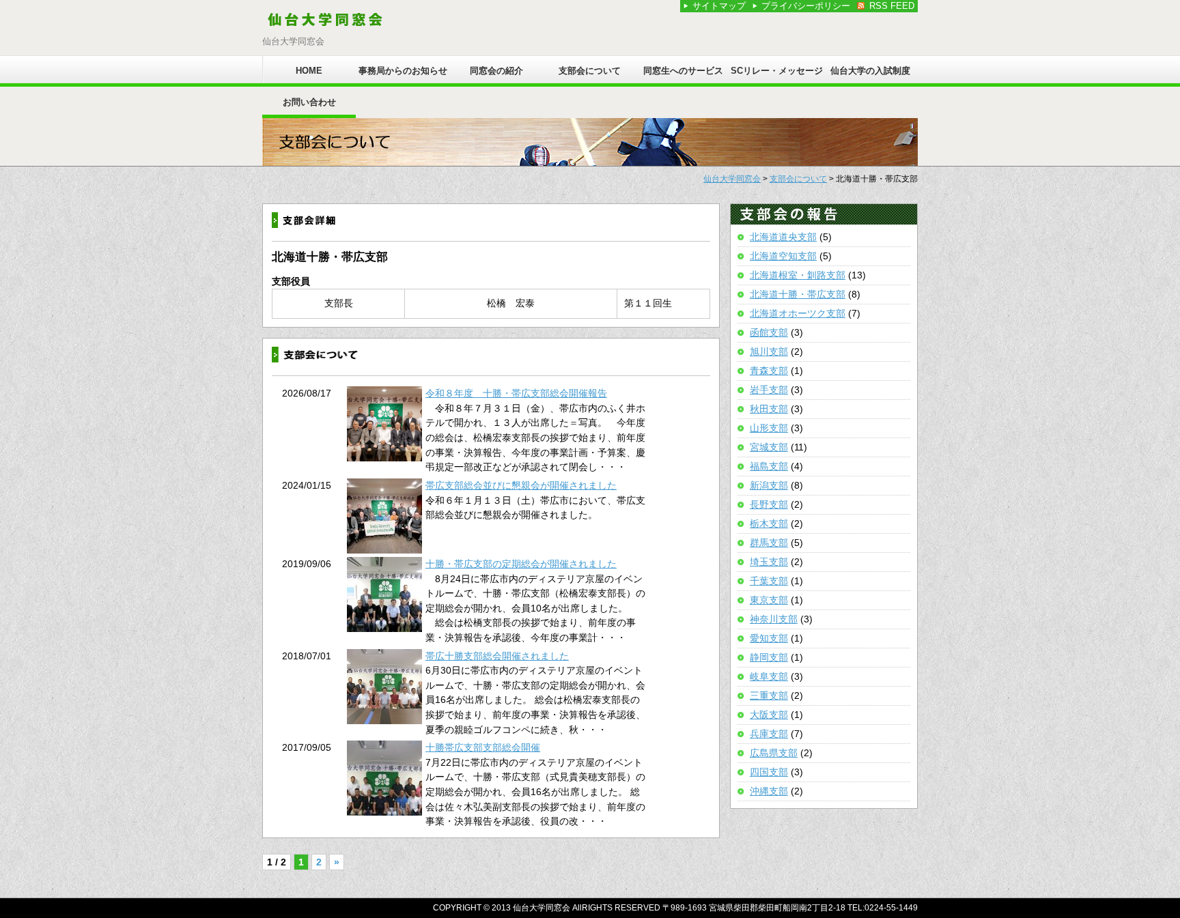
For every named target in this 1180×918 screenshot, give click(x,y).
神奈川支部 (774, 619)
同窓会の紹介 (496, 71)
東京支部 (769, 599)
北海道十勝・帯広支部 (797, 294)
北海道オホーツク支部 (797, 313)
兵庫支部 (769, 733)
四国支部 (769, 771)
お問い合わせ (309, 102)
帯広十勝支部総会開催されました (497, 655)
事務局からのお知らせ (403, 71)
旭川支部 (769, 351)
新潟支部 (769, 485)
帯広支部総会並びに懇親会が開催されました (521, 485)
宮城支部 (769, 447)
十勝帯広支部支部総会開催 (482, 747)
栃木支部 (769, 523)
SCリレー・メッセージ (777, 71)
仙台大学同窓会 (732, 179)
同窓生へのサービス (683, 71)
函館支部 (769, 332)
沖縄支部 (769, 791)
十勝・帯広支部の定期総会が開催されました (521, 563)
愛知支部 (769, 638)
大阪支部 (769, 714)
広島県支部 (774, 752)
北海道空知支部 (783, 255)
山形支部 (769, 427)
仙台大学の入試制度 (870, 71)
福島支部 (769, 466)
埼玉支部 (769, 561)
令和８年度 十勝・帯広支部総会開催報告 (516, 393)
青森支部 (769, 370)
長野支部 (769, 504)
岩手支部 (769, 389)
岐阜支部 (769, 676)
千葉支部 (769, 580)
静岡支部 (769, 657)
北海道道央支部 (783, 236)
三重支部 (769, 695)
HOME (309, 71)
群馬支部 (769, 542)
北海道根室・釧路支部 (797, 275)
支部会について (590, 71)
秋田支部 (769, 408)
